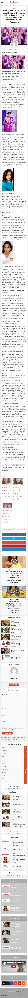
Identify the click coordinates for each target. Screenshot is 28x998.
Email (4, 715)
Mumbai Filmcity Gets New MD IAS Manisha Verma (16, 924)
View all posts (14, 684)
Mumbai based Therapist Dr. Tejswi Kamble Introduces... (17, 659)
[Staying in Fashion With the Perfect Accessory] (7, 841)
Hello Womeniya (21, 990)
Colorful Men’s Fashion (19, 855)
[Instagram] (4, 983)
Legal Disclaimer (21, 994)
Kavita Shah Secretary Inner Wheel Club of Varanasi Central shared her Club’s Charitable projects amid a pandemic (6, 489)
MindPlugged (18, 991)
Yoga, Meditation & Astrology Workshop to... (18, 818)
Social (14, 8)
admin (22, 25)
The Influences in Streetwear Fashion (18, 850)
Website (4, 721)
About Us (3, 994)
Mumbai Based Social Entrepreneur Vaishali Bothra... (16, 631)
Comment (4, 694)
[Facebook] (12, 983)
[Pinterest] (19, 983)
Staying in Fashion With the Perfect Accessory (18, 844)
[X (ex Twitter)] (8, 983)
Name (4, 708)
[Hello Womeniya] (14, 1)
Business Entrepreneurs (8, 529)
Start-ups (18, 529)
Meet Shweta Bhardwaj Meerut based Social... (15, 941)
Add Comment (14, 25)
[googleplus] (15, 983)
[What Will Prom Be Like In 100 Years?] (7, 866)
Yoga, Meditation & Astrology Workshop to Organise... (16, 645)
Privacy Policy (14, 994)
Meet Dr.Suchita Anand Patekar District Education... (19, 861)
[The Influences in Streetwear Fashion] (7, 849)
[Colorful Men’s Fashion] (7, 854)
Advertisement (4, 995)
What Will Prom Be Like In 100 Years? (18, 867)
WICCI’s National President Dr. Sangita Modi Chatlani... (17, 624)
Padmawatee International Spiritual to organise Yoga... (17, 651)
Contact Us (8, 994)
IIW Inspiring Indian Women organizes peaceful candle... (16, 638)
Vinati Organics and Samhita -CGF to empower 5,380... (16, 932)
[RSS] (23, 983)
